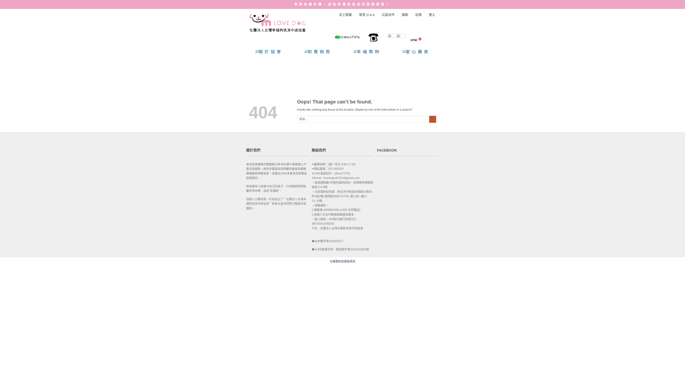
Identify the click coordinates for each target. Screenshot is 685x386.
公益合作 (388, 15)
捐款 (405, 15)
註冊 (418, 15)
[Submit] (432, 119)
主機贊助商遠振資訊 (342, 261)
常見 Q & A (367, 15)
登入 (432, 15)
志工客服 (345, 15)
